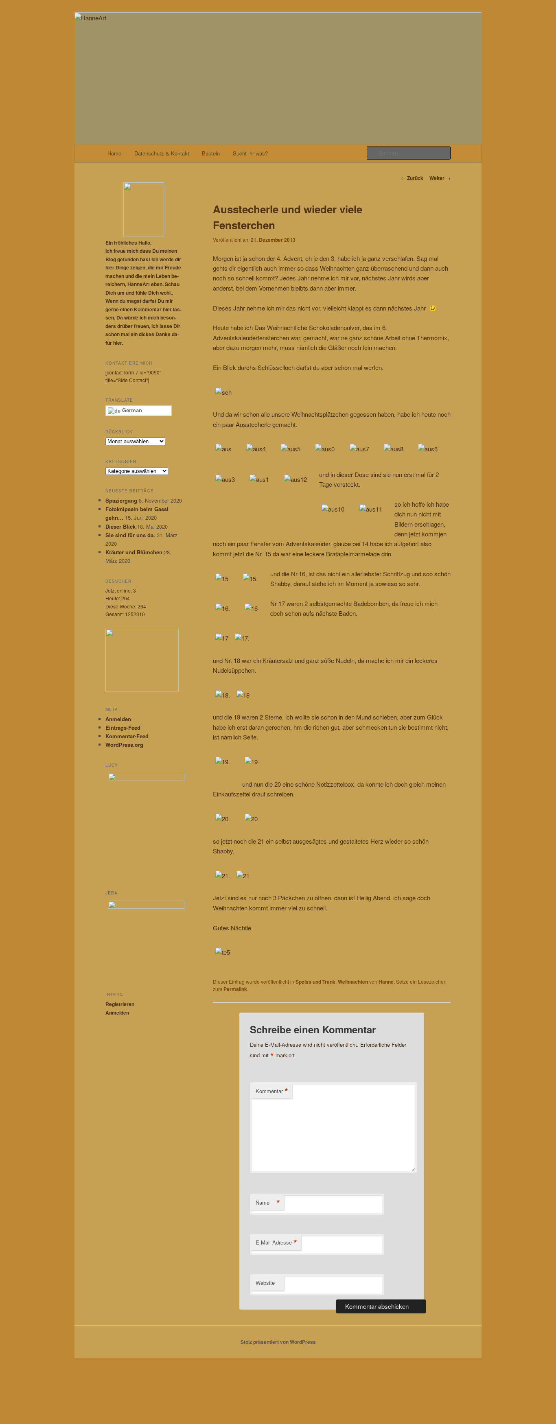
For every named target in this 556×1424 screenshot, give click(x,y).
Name (268, 1202)
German (131, 410)
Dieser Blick (120, 526)
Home (114, 153)
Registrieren (119, 1004)
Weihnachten (353, 981)
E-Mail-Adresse (276, 1242)
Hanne (386, 981)
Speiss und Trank (315, 981)
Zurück (412, 178)
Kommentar (272, 1091)
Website (265, 1282)
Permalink (235, 989)
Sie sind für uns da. (130, 535)
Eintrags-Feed (122, 727)
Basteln (211, 153)
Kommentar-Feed (127, 736)
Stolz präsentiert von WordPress (278, 1341)
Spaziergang (121, 500)
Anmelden (118, 719)
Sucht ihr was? (250, 153)
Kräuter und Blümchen (133, 552)
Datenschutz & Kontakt (161, 153)
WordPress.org (124, 744)
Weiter (440, 178)
